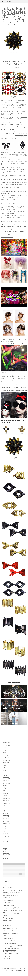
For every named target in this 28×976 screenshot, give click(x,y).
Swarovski (5, 941)
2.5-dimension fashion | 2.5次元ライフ (11, 884)
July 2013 (5, 826)
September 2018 (6, 742)
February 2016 (6, 775)
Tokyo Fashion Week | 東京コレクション (11, 951)
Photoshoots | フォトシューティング (11, 933)
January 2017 (6, 757)
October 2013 (6, 821)
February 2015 (6, 795)
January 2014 (6, 816)
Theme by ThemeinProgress (15, 970)
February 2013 (6, 834)
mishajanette (14, 59)
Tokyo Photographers (7, 955)
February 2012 (6, 853)
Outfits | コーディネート (8, 926)
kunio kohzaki (15, 729)
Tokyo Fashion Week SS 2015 (9, 950)
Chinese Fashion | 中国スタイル (9, 898)
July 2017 (5, 747)
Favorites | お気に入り (7, 902)
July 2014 (5, 806)
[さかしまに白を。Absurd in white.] (14, 718)
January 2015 (6, 796)
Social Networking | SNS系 (9, 938)
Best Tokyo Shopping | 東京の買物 (10, 895)
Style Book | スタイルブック (9, 940)
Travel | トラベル (6, 956)
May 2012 (5, 848)
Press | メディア (6, 936)
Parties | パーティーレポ (8, 930)
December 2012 (6, 838)
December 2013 (6, 818)
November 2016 (6, 760)
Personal (5, 931)
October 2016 (6, 762)
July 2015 (5, 787)
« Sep (4, 878)
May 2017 (5, 750)
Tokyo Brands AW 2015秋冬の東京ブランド (14, 67)
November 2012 (6, 839)
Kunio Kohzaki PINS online (7, 237)
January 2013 (6, 836)
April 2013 (5, 831)
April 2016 (5, 772)
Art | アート (3, 67)
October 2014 (6, 801)
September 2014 (6, 803)
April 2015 (5, 791)
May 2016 (5, 770)
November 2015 (6, 780)
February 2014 (6, 815)
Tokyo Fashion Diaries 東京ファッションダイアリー (14, 16)
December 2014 (6, 798)
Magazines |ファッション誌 (8, 920)
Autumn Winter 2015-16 (8, 887)
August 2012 (5, 844)
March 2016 (5, 773)
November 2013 (6, 820)
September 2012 (6, 843)
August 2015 (5, 785)
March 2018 (5, 744)
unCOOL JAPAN (6, 958)
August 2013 (5, 824)
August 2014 (5, 805)
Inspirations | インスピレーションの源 (11, 907)
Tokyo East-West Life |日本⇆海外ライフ (11, 948)
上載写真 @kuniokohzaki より (7, 372)
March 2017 (5, 754)
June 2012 (5, 846)
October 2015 (6, 782)
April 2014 (5, 811)
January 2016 (6, 777)
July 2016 (5, 767)
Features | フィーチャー (8, 903)
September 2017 (6, 745)
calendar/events (6, 897)
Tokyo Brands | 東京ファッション (10, 946)
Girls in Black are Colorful (8, 905)
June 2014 (5, 808)
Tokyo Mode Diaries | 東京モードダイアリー (12, 953)
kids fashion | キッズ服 (8, 918)
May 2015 (5, 790)
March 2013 (5, 833)
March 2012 (5, 851)
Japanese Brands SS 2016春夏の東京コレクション (13, 913)
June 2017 (5, 749)
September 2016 (6, 763)
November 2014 (6, 800)
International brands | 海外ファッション (11, 908)
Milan (4, 923)
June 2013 (5, 828)
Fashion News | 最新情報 (8, 900)
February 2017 (6, 755)
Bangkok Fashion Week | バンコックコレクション (13, 890)
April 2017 (5, 752)
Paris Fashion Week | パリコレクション (11, 928)
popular (4, 935)
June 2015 (5, 788)
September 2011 (6, 854)
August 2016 (5, 765)
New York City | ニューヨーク (9, 925)
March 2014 (5, 813)
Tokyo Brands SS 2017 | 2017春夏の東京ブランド (13, 945)
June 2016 (5, 768)
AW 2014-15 (5, 889)
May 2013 (5, 829)
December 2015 (6, 778)
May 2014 (5, 810)
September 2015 (6, 783)
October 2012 (6, 841)
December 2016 (6, 758)
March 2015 (5, 793)
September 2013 (6, 823)
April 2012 (5, 849)
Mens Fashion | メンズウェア (9, 922)
